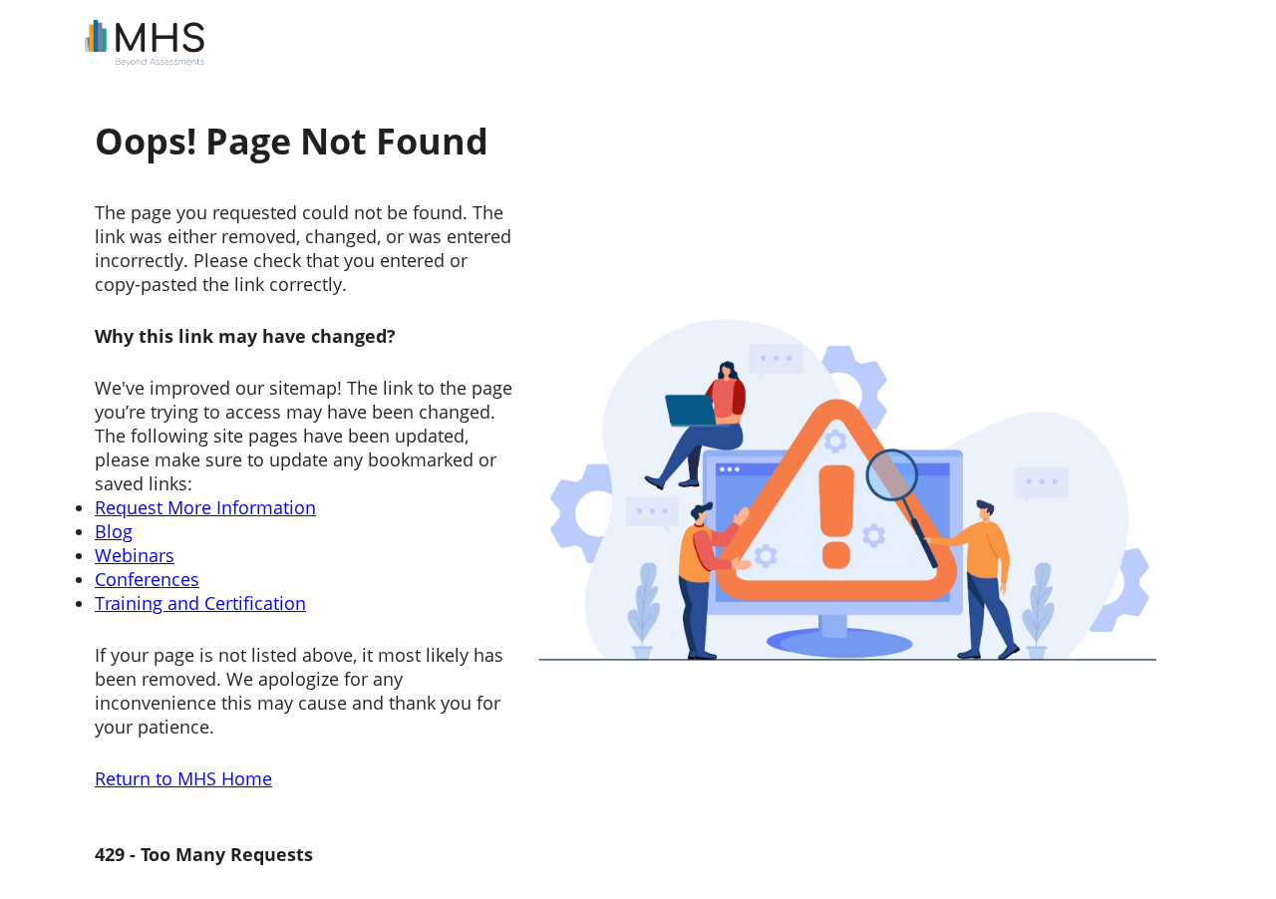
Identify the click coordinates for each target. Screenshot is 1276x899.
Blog (114, 531)
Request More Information (205, 507)
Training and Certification (200, 603)
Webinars (134, 555)
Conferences (147, 579)
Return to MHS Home (183, 778)
